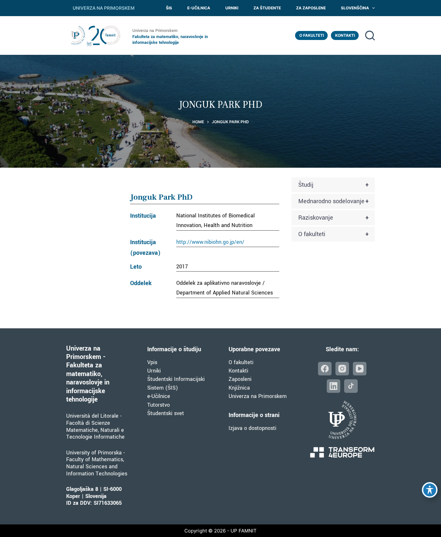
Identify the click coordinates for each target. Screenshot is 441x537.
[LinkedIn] (333, 386)
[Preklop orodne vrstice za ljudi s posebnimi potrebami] (429, 490)
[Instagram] (342, 368)
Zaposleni (240, 379)
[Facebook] (325, 368)
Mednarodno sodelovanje (333, 201)
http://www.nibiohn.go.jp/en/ (210, 242)
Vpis (152, 362)
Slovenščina (355, 7)
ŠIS (169, 7)
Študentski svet (165, 413)
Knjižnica (239, 388)
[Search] (370, 35)
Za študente (267, 7)
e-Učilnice (158, 396)
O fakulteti (311, 35)
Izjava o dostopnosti (252, 428)
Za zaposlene (311, 7)
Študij (333, 185)
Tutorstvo (158, 405)
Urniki (231, 7)
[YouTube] (359, 368)
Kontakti (345, 35)
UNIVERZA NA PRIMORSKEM (104, 8)
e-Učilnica (198, 7)
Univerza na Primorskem (258, 396)
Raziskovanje (333, 218)
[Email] (351, 386)
